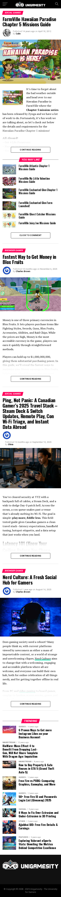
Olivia (10, 444)
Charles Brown (23, 271)
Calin (18, 34)
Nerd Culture (43, 658)
